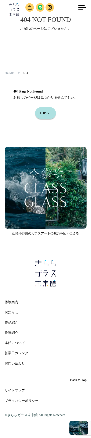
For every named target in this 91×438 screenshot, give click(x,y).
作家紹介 (11, 332)
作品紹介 (11, 322)
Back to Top (78, 380)
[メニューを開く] (83, 7)
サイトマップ (15, 390)
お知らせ (11, 312)
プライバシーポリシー (22, 401)
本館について (15, 343)
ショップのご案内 (29, 7)
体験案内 (11, 302)
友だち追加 (40, 7)
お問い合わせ (15, 363)
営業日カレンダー (18, 353)
